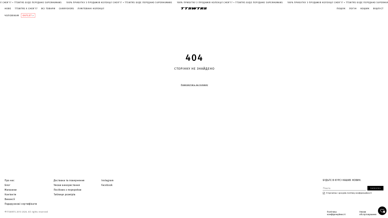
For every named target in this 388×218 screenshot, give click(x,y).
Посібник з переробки (67, 189)
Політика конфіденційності (336, 213)
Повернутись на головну (194, 85)
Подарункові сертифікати (21, 203)
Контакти (10, 194)
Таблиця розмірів (64, 194)
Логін (353, 8)
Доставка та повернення (69, 180)
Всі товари (48, 8)
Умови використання (67, 185)
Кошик (365, 8)
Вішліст (378, 8)
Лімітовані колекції (91, 8)
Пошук (341, 8)
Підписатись (375, 188)
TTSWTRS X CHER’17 (26, 8)
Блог (7, 185)
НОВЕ (8, 8)
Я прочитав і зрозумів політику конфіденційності (349, 193)
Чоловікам (12, 15)
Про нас (9, 180)
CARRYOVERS (66, 8)
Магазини (11, 189)
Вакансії (10, 199)
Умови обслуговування (367, 213)
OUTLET (27, 15)
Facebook (107, 185)
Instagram (107, 180)
